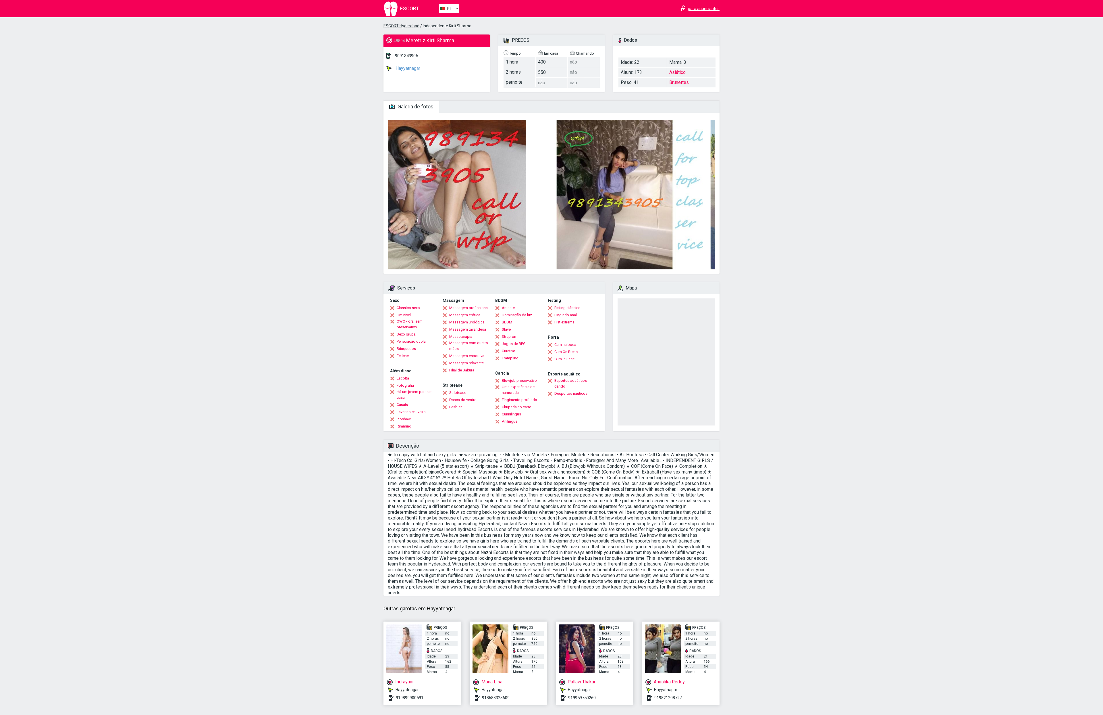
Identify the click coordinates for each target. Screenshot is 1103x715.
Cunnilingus (511, 414)
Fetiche (403, 356)
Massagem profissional (469, 308)
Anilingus (509, 421)
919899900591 (409, 697)
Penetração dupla (411, 341)
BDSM (507, 322)
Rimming (404, 426)
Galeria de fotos (414, 106)
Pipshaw (404, 419)
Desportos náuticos (570, 393)
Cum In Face (564, 359)
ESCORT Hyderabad (401, 26)
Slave (506, 329)
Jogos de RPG (514, 344)
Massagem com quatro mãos (468, 346)
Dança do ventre (462, 400)
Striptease (457, 392)
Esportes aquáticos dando (570, 383)
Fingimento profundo (519, 400)
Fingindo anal (565, 315)
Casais (402, 404)
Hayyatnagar (407, 68)
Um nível (404, 315)
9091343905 (406, 55)
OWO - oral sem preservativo (410, 324)
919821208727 (668, 697)
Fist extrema (564, 322)
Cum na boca (565, 344)
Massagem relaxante (466, 363)
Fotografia (405, 385)
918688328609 (496, 697)
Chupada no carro (516, 407)
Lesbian (455, 407)
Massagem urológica (467, 322)
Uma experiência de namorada (518, 390)
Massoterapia (460, 336)
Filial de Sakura (461, 370)
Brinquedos (406, 348)
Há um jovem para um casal (415, 395)
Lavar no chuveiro (411, 412)
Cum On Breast (566, 352)
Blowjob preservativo (519, 380)
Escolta (403, 378)
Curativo (508, 351)
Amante (508, 308)
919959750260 (582, 697)
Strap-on (509, 336)
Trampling (510, 358)
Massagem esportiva (466, 356)
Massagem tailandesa (467, 329)
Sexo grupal (406, 334)
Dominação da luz (517, 315)
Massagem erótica (464, 315)
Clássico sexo (408, 308)
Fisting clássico (567, 308)
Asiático (677, 72)
